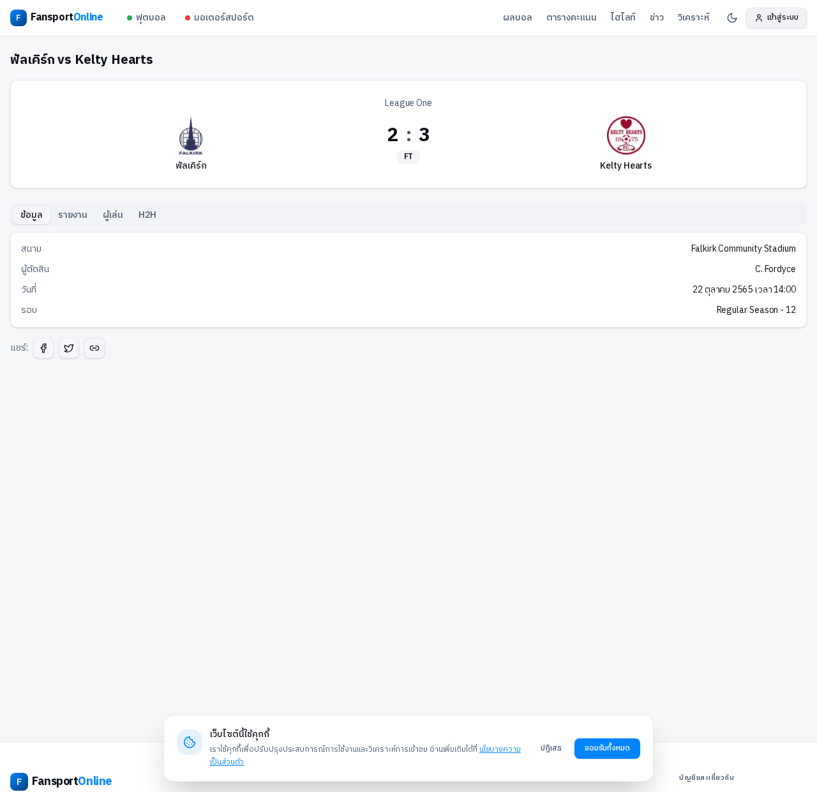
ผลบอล (517, 17)
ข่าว (657, 17)
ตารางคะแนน (571, 17)
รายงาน (73, 215)
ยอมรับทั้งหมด (607, 748)
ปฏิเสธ (551, 748)
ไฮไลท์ (623, 17)
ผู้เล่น (113, 215)
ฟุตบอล (151, 17)
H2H (147, 215)
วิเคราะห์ (693, 17)
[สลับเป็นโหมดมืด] (732, 17)
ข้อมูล (31, 215)
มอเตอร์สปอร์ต (224, 17)
